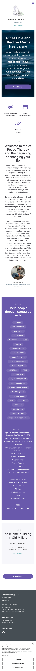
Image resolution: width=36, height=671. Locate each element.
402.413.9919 (18, 25)
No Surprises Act (6, 607)
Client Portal (18, 87)
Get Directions (18, 553)
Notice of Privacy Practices (9, 604)
